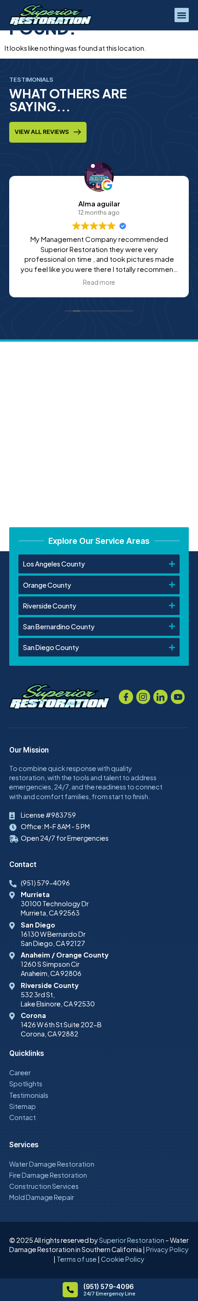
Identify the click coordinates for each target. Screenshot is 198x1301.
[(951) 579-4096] (70, 1289)
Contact (22, 1117)
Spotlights (25, 1083)
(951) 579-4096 (108, 1286)
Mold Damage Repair (41, 1197)
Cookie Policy (123, 1259)
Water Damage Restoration (51, 1164)
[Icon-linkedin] (160, 697)
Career (20, 1072)
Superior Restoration (131, 1240)
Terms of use (77, 1259)
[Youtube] (178, 697)
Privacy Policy (167, 1249)
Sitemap (22, 1106)
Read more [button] (99, 282)
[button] (182, 15)
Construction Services (44, 1186)
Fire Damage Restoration (48, 1175)
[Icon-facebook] (126, 697)
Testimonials (28, 1095)
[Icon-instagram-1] (143, 697)
